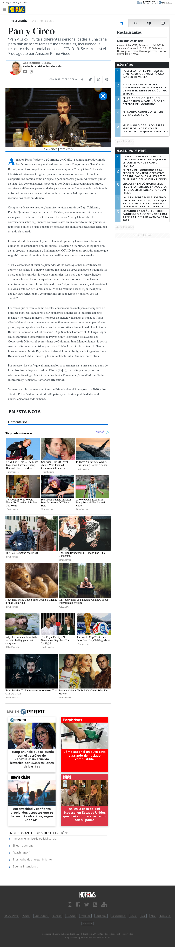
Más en (13, 711)
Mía (153, 915)
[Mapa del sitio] (104, 904)
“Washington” (21, 852)
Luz (143, 915)
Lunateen (165, 915)
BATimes (87, 923)
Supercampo (118, 915)
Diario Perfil (11, 915)
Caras (26, 915)
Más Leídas (125, 65)
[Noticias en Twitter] (86, 904)
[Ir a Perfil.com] (165, 2)
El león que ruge (23, 845)
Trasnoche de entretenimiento (32, 859)
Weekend (85, 915)
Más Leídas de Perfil (132, 151)
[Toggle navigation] (5, 9)
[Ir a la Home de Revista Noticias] (16, 9)
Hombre (70, 915)
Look (133, 915)
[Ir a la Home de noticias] (87, 894)
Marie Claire (41, 915)
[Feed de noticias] (95, 904)
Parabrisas (101, 915)
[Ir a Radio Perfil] (146, 2)
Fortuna (57, 915)
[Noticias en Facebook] (78, 904)
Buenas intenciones (25, 866)
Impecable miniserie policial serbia (35, 838)
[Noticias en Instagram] (70, 904)
